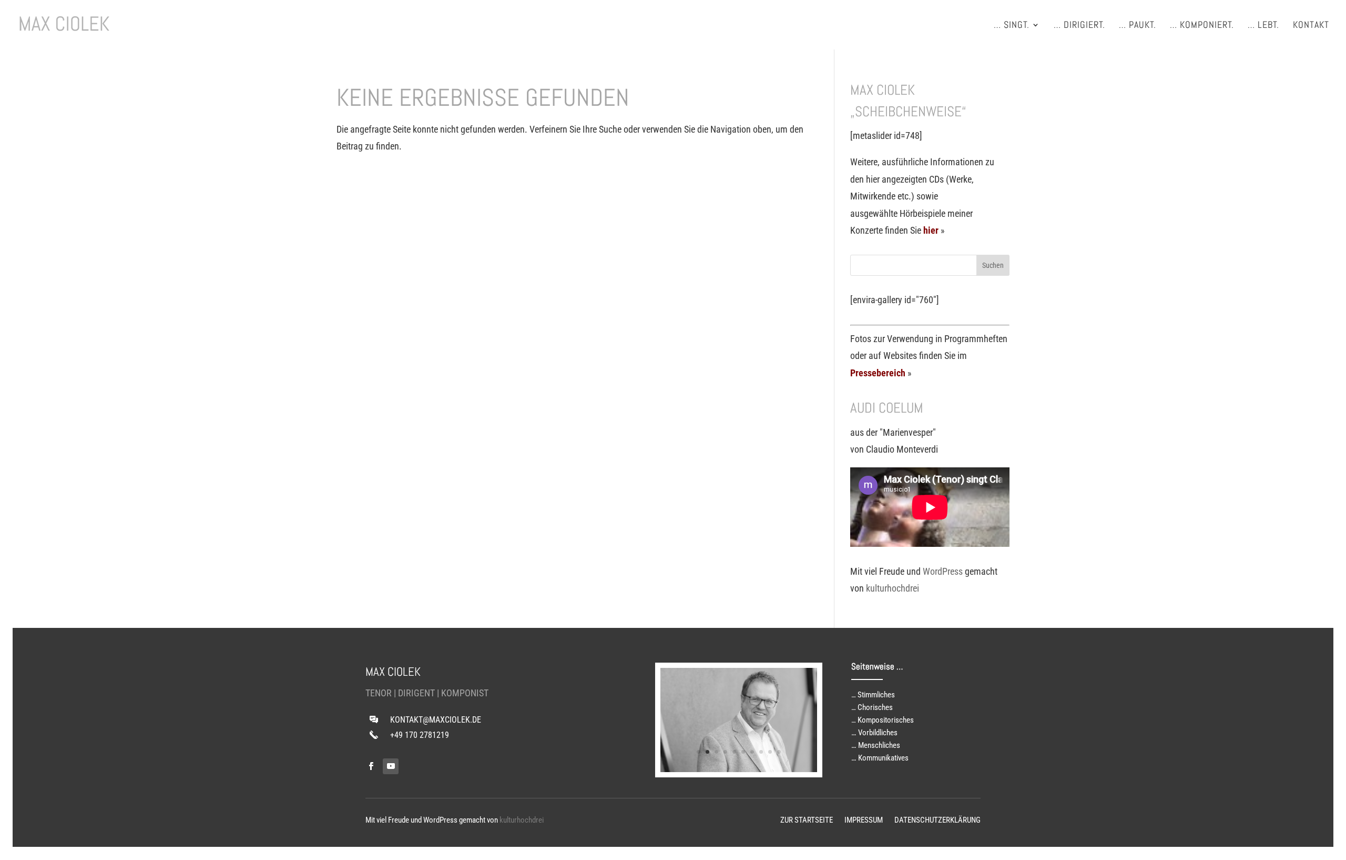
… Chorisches (872, 707)
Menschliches (879, 745)
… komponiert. (1202, 26)
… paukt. (1137, 26)
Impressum (863, 821)
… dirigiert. (1079, 26)
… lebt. (1263, 26)
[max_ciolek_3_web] (738, 768)
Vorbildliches (878, 732)
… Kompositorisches (882, 720)
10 (779, 752)
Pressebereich (877, 372)
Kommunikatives (883, 758)
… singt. (1011, 26)
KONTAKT (1311, 26)
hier (931, 230)
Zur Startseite (806, 821)
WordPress (943, 571)
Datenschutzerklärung (937, 821)
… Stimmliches (873, 694)
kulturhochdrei (892, 588)
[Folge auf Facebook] (371, 766)
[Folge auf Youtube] (391, 766)
